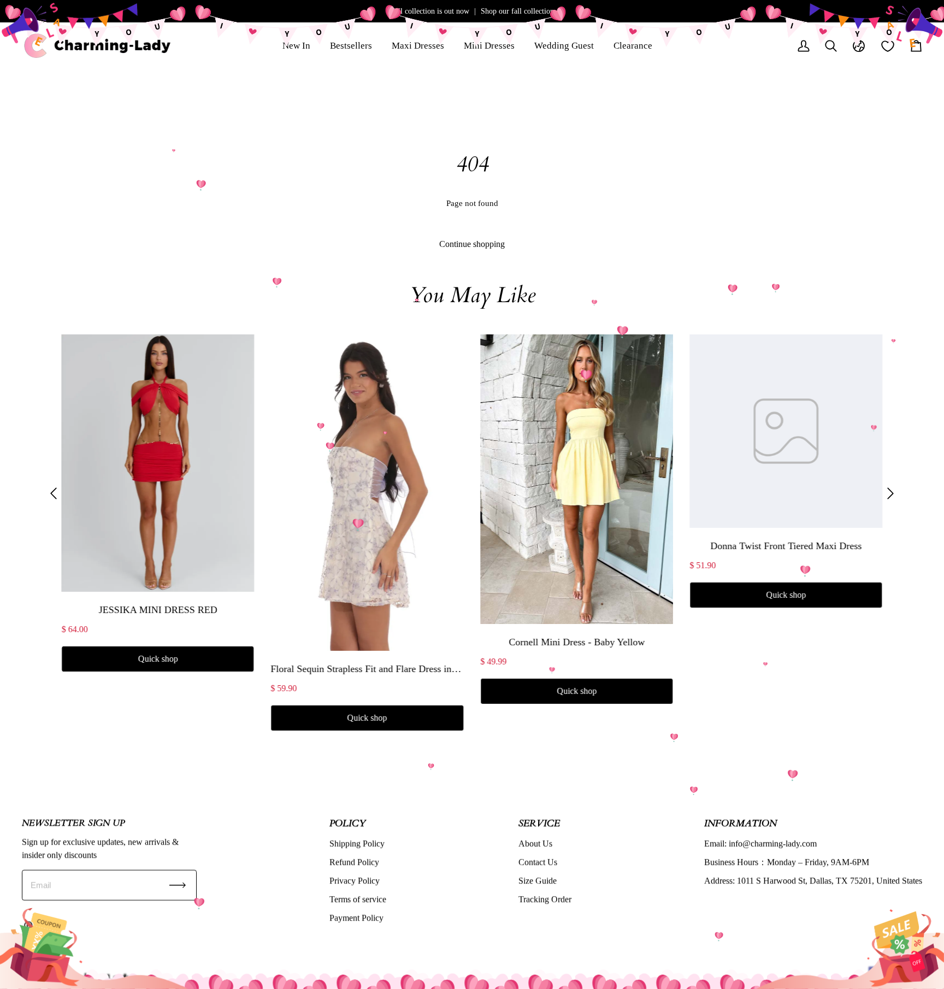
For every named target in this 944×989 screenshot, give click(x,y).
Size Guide (537, 880)
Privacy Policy (354, 880)
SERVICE (539, 822)
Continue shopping (472, 244)
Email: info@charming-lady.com (760, 843)
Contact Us (537, 862)
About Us (535, 843)
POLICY (347, 822)
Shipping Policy (357, 843)
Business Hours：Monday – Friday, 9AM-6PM (786, 862)
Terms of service (357, 899)
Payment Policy (356, 917)
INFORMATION (740, 822)
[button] (53, 493)
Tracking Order (544, 899)
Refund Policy (354, 862)
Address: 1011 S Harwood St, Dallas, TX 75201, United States (813, 880)
